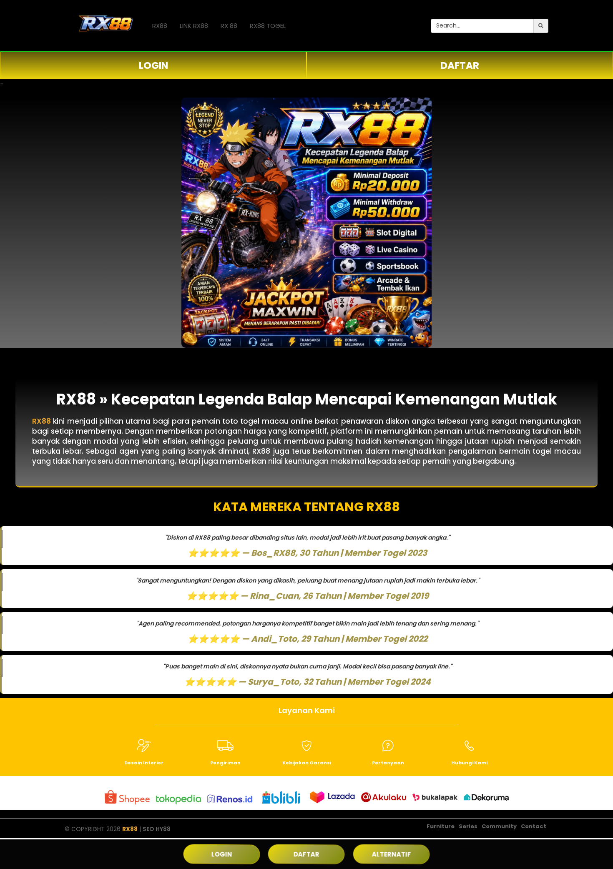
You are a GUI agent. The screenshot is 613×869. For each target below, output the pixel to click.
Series (468, 826)
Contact (533, 826)
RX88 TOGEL (268, 25)
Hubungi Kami (469, 762)
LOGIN (153, 65)
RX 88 (229, 25)
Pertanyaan (388, 762)
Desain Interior (143, 762)
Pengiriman (225, 762)
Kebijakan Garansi (306, 762)
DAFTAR (459, 65)
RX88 (159, 25)
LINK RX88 (194, 25)
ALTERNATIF (391, 854)
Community (499, 826)
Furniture (441, 826)
